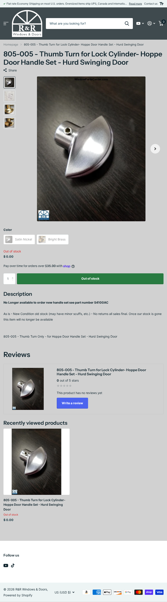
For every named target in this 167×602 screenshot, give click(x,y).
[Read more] (140, 23)
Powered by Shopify (17, 595)
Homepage (10, 44)
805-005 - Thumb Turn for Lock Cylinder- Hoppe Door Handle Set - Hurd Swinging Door (34, 504)
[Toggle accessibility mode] (162, 4)
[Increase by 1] (13, 275)
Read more (135, 3)
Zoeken (127, 23)
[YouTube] (5, 565)
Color (7, 230)
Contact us (150, 3)
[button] (155, 148)
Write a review (72, 403)
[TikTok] (13, 565)
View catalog (5, 23)
